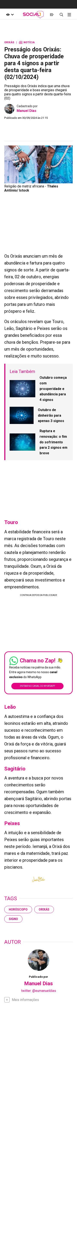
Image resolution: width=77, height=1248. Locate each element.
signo (13, 919)
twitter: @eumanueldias (38, 991)
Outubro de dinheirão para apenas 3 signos (51, 415)
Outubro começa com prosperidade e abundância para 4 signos (53, 389)
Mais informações (25, 1000)
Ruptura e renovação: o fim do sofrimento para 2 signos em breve (53, 442)
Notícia (27, 42)
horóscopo (18, 909)
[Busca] (61, 15)
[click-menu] (69, 15)
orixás (44, 909)
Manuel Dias (26, 111)
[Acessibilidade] (10, 15)
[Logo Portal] (33, 14)
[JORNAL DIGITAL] (52, 15)
